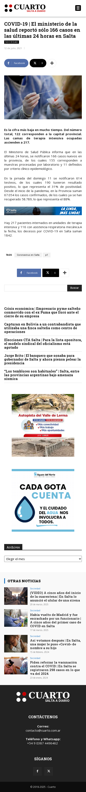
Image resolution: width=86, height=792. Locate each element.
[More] (52, 63)
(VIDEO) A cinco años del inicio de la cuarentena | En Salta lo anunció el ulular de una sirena (55, 596)
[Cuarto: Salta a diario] (31, 8)
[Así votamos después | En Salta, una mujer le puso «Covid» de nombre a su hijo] (16, 643)
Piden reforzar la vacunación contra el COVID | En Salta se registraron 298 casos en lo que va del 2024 (55, 668)
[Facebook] (37, 771)
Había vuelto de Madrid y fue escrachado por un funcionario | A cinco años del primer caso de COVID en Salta (55, 620)
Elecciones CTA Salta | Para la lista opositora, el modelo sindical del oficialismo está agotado (43, 344)
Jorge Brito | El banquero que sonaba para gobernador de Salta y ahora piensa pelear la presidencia (42, 359)
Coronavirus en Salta (28, 255)
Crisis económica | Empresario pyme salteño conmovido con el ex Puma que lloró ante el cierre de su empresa (42, 312)
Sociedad (11, 42)
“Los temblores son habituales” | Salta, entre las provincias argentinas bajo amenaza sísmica (41, 375)
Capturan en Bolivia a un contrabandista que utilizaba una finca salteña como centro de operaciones (42, 328)
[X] (48, 771)
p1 (46, 255)
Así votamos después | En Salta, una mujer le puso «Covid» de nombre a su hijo (55, 644)
